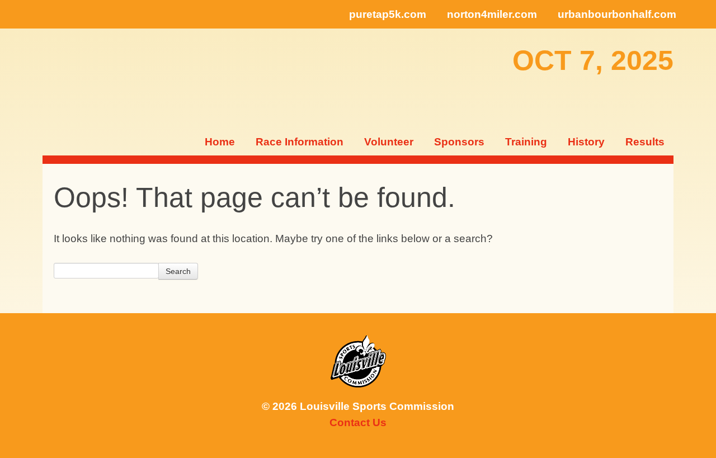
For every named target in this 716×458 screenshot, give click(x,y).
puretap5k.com (387, 14)
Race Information (299, 142)
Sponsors (459, 142)
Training (526, 142)
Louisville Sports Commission (358, 362)
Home (220, 142)
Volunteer (388, 142)
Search (178, 271)
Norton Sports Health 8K (78, 78)
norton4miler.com (492, 14)
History (586, 142)
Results (645, 142)
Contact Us (358, 422)
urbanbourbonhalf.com (617, 14)
